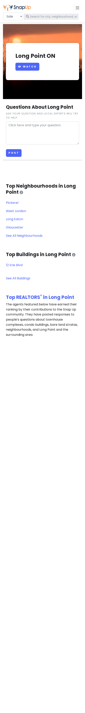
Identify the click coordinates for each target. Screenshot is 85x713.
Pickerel (12, 202)
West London (16, 211)
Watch (29, 66)
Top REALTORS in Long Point (40, 297)
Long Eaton (14, 219)
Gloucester (14, 227)
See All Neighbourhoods (24, 235)
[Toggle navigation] (77, 8)
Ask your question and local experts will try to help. (42, 115)
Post (13, 152)
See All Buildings (18, 278)
